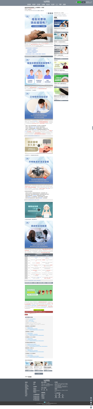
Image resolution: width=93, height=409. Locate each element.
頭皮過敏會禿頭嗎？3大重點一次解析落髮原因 (34, 280)
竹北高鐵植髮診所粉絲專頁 (36, 398)
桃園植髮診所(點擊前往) (30, 349)
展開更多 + (55, 17)
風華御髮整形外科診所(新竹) (36, 390)
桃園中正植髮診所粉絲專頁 (36, 399)
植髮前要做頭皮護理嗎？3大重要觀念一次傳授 (38, 10)
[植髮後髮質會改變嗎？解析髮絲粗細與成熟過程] (61, 92)
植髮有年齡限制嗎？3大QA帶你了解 (38, 367)
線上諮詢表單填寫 (36, 257)
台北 (44, 257)
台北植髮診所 (34, 392)
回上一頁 (39, 373)
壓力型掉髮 (35, 129)
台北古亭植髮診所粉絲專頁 (36, 400)
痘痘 (42, 87)
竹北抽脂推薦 (42, 398)
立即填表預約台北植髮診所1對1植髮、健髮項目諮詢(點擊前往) (36, 357)
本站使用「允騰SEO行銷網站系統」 (47, 404)
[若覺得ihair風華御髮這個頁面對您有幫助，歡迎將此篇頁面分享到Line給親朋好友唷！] (48, 13)
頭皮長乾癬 (40, 87)
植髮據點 (34, 383)
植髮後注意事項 (27, 386)
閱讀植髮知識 (61, 32)
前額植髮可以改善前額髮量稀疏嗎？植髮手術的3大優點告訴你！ (48, 367)
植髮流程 (26, 393)
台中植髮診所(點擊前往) (30, 338)
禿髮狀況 (26, 383)
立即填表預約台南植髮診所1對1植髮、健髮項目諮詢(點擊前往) (36, 335)
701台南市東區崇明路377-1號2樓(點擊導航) (32, 334)
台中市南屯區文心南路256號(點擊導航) (32, 339)
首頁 (25, 10)
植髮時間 (26, 392)
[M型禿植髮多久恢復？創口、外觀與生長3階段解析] (61, 65)
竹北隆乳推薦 (42, 397)
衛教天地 (34, 384)
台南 (50, 257)
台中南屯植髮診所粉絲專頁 (36, 397)
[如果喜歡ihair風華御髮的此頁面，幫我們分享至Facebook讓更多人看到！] (52, 13)
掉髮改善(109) (59, 14)
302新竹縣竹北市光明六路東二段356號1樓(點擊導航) (33, 345)
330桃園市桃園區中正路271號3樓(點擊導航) (32, 350)
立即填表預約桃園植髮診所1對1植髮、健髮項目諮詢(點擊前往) (36, 351)
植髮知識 (27, 10)
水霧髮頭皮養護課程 (34, 305)
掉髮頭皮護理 (56, 31)
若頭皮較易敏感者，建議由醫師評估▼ (32, 52)
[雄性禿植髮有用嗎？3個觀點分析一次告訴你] (29, 363)
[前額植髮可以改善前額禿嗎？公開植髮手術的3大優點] (48, 363)
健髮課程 (39, 277)
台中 (49, 257)
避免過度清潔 (35, 195)
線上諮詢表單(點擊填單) (43, 307)
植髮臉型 (26, 390)
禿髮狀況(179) (55, 14)
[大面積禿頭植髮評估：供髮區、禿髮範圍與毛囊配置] (61, 78)
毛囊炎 (48, 188)
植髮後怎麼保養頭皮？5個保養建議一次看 (33, 135)
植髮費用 (55, 44)
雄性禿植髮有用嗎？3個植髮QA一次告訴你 (29, 367)
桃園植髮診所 (34, 391)
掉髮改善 (26, 384)
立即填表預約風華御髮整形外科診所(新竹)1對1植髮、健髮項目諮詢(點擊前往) (38, 346)
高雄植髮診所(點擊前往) (30, 327)
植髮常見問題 (30, 10)
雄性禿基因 (35, 121)
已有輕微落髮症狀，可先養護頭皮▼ (31, 49)
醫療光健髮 (29, 305)
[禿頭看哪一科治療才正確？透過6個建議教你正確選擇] (61, 50)
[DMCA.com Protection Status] (46, 402)
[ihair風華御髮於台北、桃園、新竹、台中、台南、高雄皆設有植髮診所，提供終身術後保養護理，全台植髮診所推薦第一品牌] (46, 1)
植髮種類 (26, 387)
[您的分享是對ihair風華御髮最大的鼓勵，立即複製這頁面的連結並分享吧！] (50, 13)
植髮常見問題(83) (64, 14)
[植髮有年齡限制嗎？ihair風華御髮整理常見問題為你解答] (38, 363)
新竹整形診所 (42, 396)
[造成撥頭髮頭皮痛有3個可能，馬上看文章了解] (61, 23)
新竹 (47, 257)
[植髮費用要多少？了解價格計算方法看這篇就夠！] (61, 37)
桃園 (46, 257)
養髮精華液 (29, 196)
